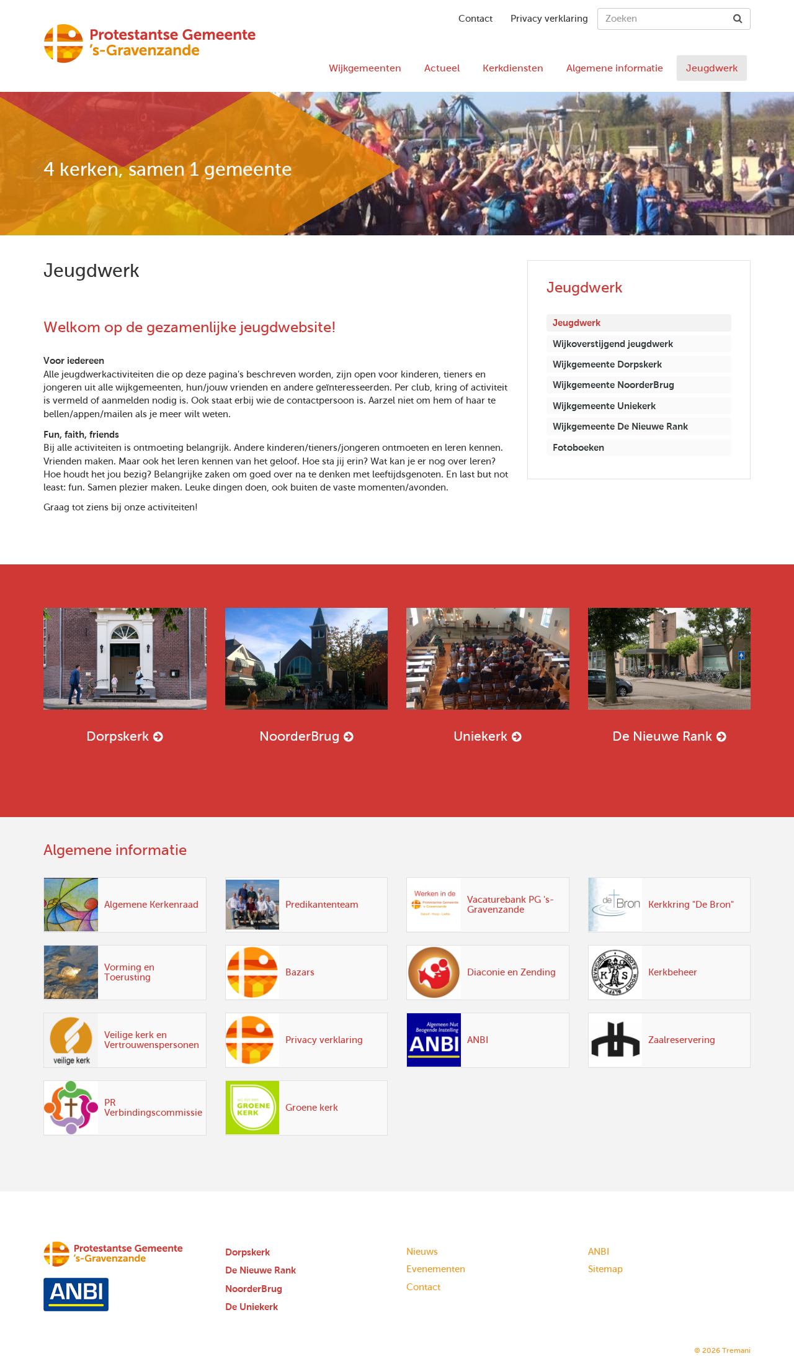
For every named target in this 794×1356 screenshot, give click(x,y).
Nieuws (422, 1252)
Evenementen (435, 1269)
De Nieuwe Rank (662, 736)
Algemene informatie (614, 68)
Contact (475, 19)
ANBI (598, 1252)
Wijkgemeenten (365, 68)
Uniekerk (480, 736)
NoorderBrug (299, 736)
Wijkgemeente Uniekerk (604, 405)
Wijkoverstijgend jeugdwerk (613, 343)
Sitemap (605, 1269)
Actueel (442, 68)
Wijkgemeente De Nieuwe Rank (620, 426)
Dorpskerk (117, 736)
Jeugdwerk (712, 68)
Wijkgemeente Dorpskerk (607, 364)
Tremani (736, 1350)
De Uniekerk (251, 1306)
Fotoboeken (578, 447)
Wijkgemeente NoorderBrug (613, 384)
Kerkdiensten (513, 68)
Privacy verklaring (549, 19)
